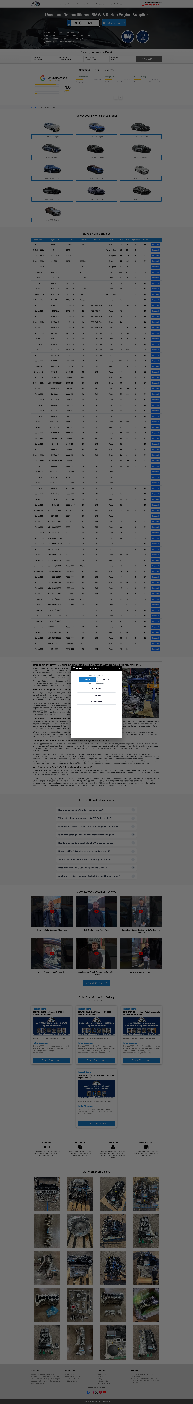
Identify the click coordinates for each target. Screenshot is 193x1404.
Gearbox (106, 679)
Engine (87, 679)
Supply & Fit (96, 689)
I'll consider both (97, 702)
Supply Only (96, 695)
